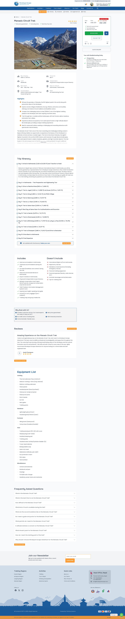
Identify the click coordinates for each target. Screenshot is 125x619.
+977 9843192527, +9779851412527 (97, 578)
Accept (109, 617)
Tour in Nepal (57, 8)
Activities (39, 8)
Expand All (70, 158)
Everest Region (18, 574)
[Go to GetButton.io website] (121, 617)
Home (17, 17)
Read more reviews (20, 360)
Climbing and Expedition (45, 578)
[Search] (97, 8)
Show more (43, 142)
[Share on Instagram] (91, 43)
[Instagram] (22, 590)
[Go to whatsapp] (121, 615)
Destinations (30, 8)
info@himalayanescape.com (102, 1)
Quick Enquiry (96, 49)
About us (66, 8)
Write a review (72, 328)
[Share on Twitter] (88, 43)
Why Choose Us (68, 578)
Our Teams (67, 576)
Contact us (90, 8)
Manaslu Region (18, 581)
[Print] (107, 43)
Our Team (75, 8)
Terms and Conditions (69, 581)
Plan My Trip (66, 243)
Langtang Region (18, 578)
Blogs (82, 8)
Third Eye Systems (71, 611)
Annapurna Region (18, 576)
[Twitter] (19, 590)
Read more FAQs (19, 544)
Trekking (48, 8)
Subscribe (70, 560)
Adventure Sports (43, 581)
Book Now (94, 33)
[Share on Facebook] (85, 43)
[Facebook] (15, 590)
